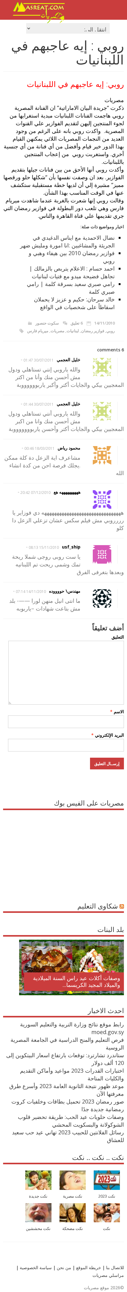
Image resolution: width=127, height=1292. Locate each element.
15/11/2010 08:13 (44, 547)
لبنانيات (73, 330)
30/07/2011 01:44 (38, 404)
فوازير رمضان (92, 330)
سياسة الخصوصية (35, 1267)
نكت (106, 1228)
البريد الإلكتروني (107, 735)
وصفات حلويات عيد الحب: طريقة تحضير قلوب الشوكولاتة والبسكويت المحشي (71, 1120)
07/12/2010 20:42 (35, 492)
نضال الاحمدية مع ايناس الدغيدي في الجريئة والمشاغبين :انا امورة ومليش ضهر (67, 241)
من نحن (63, 1267)
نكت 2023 (106, 1196)
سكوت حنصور (47, 323)
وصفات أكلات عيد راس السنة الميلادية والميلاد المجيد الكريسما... (76, 981)
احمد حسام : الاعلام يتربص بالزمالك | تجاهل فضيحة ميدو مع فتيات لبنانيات (72, 272)
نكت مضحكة (72, 1228)
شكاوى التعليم (97, 905)
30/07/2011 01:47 (38, 360)
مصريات (57, 330)
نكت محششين (38, 1228)
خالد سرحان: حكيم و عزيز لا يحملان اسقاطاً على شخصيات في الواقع (74, 303)
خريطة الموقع (88, 1267)
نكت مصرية (72, 1196)
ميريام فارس (37, 330)
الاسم (117, 711)
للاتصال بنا (115, 1267)
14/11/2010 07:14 (31, 591)
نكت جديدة (38, 1196)
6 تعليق (77, 323)
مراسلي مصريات (108, 1275)
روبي (110, 330)
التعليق (118, 637)
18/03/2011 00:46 (39, 448)
